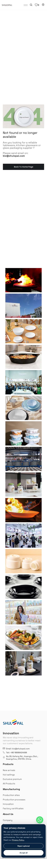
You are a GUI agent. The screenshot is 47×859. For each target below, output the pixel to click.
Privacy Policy (18, 840)
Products (8, 764)
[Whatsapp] (39, 819)
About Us (8, 814)
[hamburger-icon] (26, 5)
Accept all (24, 853)
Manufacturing (11, 789)
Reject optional (23, 846)
